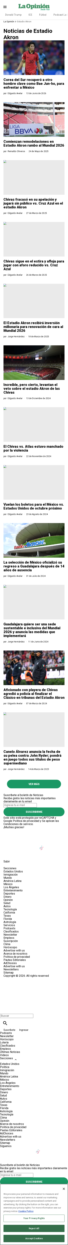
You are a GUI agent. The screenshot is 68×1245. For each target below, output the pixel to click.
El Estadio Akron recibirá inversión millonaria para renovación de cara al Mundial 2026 (33, 327)
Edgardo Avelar (15, 93)
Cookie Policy (25, 1211)
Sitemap (8, 972)
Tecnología (10, 909)
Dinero (7, 896)
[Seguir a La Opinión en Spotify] (16, 853)
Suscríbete (9, 1030)
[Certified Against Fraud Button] (15, 979)
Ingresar (23, 1030)
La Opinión (8, 21)
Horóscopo (10, 947)
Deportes (9, 893)
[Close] (64, 1189)
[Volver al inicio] (34, 990)
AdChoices (10, 963)
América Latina (12, 881)
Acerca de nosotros (15, 953)
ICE (30, 14)
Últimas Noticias (10, 1052)
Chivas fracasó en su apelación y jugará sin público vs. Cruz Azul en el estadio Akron (33, 203)
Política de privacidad (26, 821)
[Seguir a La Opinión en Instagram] (25, 845)
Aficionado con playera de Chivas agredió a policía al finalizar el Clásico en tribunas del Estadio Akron (34, 694)
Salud (6, 903)
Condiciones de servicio (18, 824)
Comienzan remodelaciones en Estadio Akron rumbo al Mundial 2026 (33, 143)
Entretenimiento (13, 890)
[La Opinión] (34, 7)
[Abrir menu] (5, 7)
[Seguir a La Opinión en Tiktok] (42, 845)
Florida (7, 919)
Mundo (7, 877)
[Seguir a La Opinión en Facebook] (7, 845)
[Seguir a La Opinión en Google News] (50, 845)
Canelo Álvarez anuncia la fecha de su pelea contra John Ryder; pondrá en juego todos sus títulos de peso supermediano (32, 757)
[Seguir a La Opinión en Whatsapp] (7, 853)
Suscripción (10, 941)
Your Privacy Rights (34, 1218)
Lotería (4, 1042)
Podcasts (9, 928)
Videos (4, 1055)
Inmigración (10, 874)
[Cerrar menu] (4, 1010)
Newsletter (10, 934)
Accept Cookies (34, 1238)
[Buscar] (5, 1023)
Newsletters (11, 969)
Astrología (9, 922)
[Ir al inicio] (34, 830)
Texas (7, 915)
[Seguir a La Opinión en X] (16, 845)
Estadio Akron (24, 21)
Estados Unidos (13, 871)
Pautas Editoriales (14, 960)
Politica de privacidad (16, 956)
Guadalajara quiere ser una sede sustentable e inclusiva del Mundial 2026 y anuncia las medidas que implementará (31, 630)
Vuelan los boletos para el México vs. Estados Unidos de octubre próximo (33, 506)
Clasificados (11, 931)
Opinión (8, 900)
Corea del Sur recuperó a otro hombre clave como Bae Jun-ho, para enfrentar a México (33, 84)
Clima (6, 944)
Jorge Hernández (16, 336)
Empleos (8, 938)
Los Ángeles (11, 887)
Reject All (34, 1228)
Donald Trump (13, 14)
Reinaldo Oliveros (16, 151)
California (9, 912)
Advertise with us (14, 950)
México (8, 884)
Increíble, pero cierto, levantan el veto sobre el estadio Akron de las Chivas (31, 389)
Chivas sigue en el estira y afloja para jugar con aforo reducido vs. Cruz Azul (33, 265)
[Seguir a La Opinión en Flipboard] (59, 845)
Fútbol (43, 14)
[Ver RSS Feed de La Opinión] (24, 853)
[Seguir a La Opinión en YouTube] (33, 845)
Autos (7, 906)
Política (4, 1067)
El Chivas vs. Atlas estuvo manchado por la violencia (33, 448)
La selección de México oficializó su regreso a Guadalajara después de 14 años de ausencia (34, 566)
